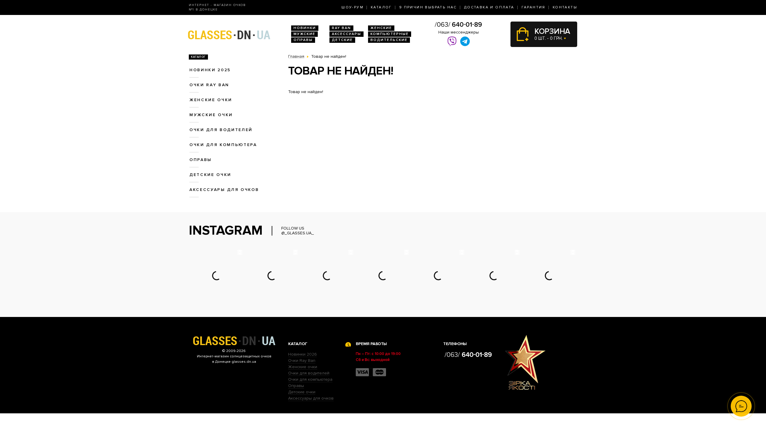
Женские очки (210, 99)
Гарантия (533, 7)
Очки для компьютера (223, 144)
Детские (342, 40)
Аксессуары (346, 34)
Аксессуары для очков (224, 189)
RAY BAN (341, 28)
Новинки (305, 28)
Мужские (304, 34)
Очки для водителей (221, 129)
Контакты (565, 7)
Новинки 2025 (210, 69)
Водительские (389, 40)
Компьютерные (389, 34)
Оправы (303, 40)
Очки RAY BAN (209, 84)
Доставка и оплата (489, 7)
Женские (381, 28)
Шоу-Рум (352, 7)
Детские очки (210, 174)
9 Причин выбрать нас (428, 7)
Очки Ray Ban (301, 360)
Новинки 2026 (302, 354)
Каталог (381, 7)
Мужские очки (211, 114)
